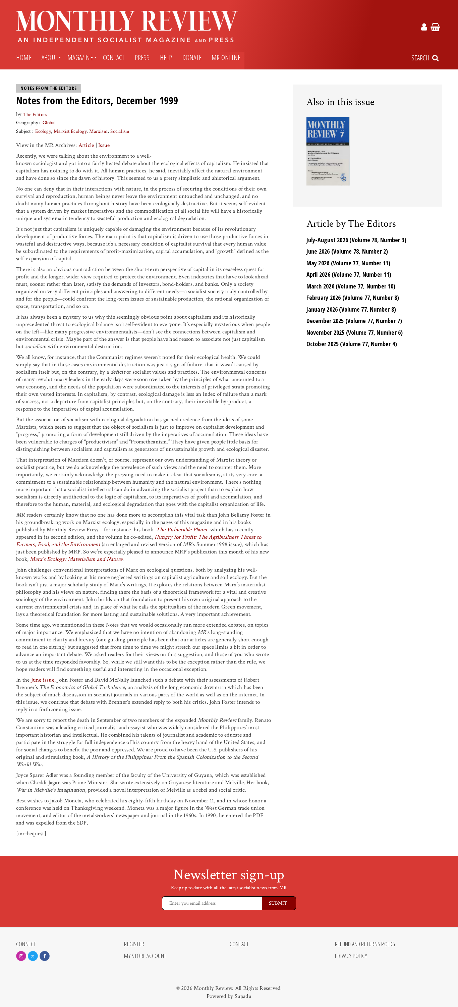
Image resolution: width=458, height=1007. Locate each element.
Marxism (98, 131)
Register (134, 944)
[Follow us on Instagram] (21, 956)
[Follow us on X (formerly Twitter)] (33, 956)
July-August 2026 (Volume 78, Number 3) (356, 240)
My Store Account (145, 956)
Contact (114, 57)
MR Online (226, 57)
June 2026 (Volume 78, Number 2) (347, 251)
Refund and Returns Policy (365, 944)
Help (166, 57)
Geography (27, 122)
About (49, 57)
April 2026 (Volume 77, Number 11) (349, 274)
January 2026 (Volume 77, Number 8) (351, 309)
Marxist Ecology (70, 131)
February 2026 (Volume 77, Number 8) (352, 298)
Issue (104, 145)
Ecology (43, 131)
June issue (42, 680)
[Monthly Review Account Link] (424, 28)
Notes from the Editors (48, 88)
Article (86, 145)
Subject (23, 131)
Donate (192, 57)
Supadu (243, 996)
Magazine (80, 57)
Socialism (119, 131)
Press (142, 57)
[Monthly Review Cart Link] (435, 28)
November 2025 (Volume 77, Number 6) (354, 332)
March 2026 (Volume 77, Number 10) (351, 286)
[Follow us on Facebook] (45, 956)
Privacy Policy (351, 956)
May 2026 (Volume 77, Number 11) (348, 263)
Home (24, 57)
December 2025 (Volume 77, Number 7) (354, 321)
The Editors (35, 114)
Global (49, 122)
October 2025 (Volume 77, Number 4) (351, 344)
